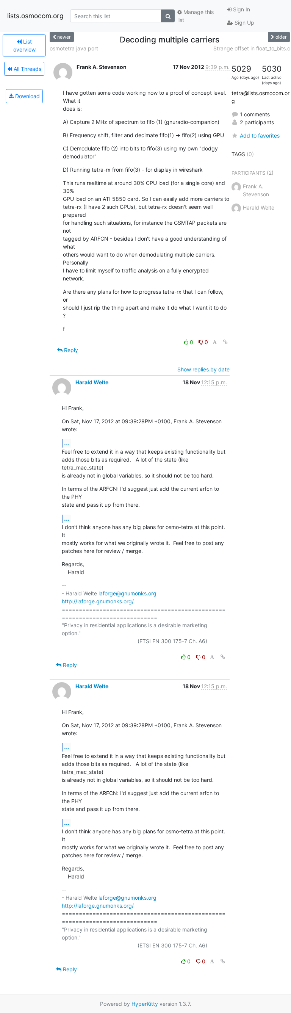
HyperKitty (144, 1003)
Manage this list (195, 16)
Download (27, 96)
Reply (70, 350)
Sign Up (243, 22)
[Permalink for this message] (225, 342)
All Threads (26, 69)
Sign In (241, 9)
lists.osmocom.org (35, 16)
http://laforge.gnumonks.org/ (98, 601)
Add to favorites (260, 135)
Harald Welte (91, 382)
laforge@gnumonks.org (127, 593)
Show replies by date (203, 369)
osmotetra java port (74, 48)
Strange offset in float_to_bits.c (251, 48)
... (67, 443)
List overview (24, 45)
